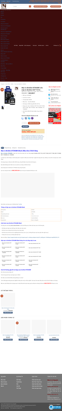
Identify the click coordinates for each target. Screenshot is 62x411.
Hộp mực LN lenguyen (5, 25)
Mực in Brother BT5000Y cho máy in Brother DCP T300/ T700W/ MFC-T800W (23, 336)
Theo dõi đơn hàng (15, 1)
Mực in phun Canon (5, 41)
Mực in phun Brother (5, 43)
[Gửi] (30, 6)
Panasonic (3, 19)
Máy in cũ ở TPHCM (5, 58)
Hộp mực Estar (4, 35)
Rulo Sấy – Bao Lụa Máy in (7, 63)
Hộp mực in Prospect (5, 33)
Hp (1, 17)
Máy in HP (3, 53)
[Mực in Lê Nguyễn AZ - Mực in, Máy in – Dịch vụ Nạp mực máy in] (6, 6)
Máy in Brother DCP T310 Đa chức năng (8, 309)
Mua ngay (25, 126)
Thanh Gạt (3, 73)
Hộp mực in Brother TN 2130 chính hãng (8, 336)
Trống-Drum (3, 76)
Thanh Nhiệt (3, 68)
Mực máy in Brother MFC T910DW (37, 139)
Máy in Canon (4, 56)
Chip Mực (3, 80)
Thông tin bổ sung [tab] (8, 147)
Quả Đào (3, 61)
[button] (57, 45)
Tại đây (20, 204)
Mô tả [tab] (3, 147)
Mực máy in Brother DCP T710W (34, 136)
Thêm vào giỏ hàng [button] (8, 312)
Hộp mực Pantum (4, 23)
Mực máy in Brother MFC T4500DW (35, 137)
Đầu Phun (3, 66)
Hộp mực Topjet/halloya (6, 31)
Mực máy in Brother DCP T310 (33, 135)
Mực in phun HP (4, 45)
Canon (2, 13)
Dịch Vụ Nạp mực (27, 45)
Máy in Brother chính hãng (6, 51)
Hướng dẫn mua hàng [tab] (21, 147)
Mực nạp (3, 71)
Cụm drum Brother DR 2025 (54, 335)
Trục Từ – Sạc (4, 78)
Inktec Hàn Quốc (4, 48)
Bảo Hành (8, 1)
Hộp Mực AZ (3, 29)
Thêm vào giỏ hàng (34, 123)
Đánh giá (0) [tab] (14, 147)
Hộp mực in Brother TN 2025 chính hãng (38, 336)
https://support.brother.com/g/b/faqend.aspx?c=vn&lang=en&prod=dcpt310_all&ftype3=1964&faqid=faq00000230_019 (33, 237)
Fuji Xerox (3, 21)
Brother (2, 15)
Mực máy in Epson (5, 39)
